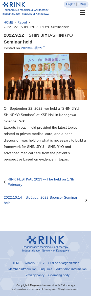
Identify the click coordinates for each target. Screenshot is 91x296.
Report (22, 22)
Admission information (71, 269)
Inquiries (46, 269)
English (70, 4)
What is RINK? (34, 263)
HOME (8, 22)
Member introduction (22, 269)
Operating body (59, 275)
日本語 (82, 4)
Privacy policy (35, 275)
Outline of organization (63, 263)
